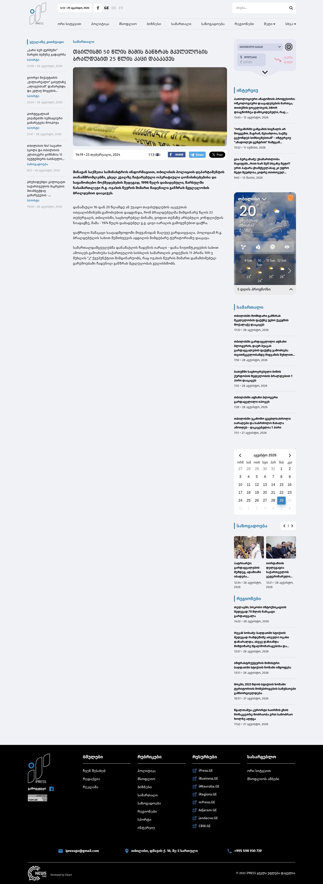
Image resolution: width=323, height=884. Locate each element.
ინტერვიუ (146, 828)
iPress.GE (206, 770)
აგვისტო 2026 (265, 455)
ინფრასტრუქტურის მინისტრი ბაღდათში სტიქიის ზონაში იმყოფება (262, 665)
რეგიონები (244, 24)
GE (106, 7)
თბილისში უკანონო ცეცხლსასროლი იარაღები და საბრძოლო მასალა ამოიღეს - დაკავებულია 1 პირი (262, 423)
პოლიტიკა (100, 24)
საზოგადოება (213, 24)
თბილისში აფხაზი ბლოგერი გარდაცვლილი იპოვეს (256, 400)
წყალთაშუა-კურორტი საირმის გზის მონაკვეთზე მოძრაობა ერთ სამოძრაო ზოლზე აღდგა (263, 714)
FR (121, 7)
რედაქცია (91, 779)
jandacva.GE (208, 818)
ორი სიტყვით (69, 24)
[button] (284, 526)
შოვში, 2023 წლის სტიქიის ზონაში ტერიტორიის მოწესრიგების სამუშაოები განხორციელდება (265, 689)
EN (113, 7)
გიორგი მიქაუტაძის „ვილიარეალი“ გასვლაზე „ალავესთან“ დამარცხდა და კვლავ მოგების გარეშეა (46, 84)
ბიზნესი (154, 24)
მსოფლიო (128, 24)
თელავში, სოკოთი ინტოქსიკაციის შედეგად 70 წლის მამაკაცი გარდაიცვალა (260, 611)
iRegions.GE (208, 794)
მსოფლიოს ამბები (263, 779)
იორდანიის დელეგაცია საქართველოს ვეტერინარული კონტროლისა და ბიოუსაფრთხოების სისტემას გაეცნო (281, 570)
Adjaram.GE (208, 810)
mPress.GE (207, 802)
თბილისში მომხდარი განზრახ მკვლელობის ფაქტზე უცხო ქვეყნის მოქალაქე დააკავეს (261, 320)
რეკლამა (90, 787)
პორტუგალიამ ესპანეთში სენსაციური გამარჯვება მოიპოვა (45, 118)
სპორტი (33, 60)
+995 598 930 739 (248, 851)
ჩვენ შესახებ (94, 771)
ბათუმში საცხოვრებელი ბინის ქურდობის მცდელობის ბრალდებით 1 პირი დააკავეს (263, 376)
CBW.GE (205, 826)
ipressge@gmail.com (82, 851)
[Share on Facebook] (176, 154)
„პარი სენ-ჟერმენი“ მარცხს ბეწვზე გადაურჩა (46, 52)
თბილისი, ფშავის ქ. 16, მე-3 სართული (164, 851)
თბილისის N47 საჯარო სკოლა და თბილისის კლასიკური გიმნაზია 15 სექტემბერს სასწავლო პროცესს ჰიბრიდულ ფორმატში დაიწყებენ (44, 152)
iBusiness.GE (208, 778)
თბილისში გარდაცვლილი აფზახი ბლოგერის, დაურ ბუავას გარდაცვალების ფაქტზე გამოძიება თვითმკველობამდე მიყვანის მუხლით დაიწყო (263, 348)
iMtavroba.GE (209, 786)
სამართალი (181, 24)
